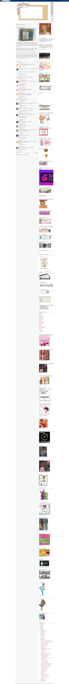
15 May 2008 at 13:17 (22, 127)
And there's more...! (44, 675)
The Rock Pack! (43, 649)
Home (27, 152)
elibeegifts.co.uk (21, 84)
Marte (40, 324)
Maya (40, 325)
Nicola (40, 328)
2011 (41, 626)
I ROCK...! (42, 652)
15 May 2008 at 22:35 (22, 132)
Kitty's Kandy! (43, 671)
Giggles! (42, 672)
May (42, 638)
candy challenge (34, 57)
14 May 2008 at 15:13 (22, 74)
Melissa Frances (42, 326)
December (43, 630)
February (42, 680)
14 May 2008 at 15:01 (22, 66)
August (42, 635)
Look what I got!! (43, 673)
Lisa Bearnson (41, 322)
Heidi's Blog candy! (44, 656)
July (42, 636)
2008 (41, 629)
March (42, 679)
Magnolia (40, 323)
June (42, 637)
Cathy (20, 146)
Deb (19, 107)
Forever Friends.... (44, 667)
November (43, 631)
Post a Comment (19, 150)
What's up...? (43, 647)
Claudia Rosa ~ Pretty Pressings (24, 113)
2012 (41, 625)
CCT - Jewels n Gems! (20, 27)
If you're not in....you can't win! (46, 664)
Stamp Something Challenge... (46, 653)
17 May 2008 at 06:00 (22, 138)
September (43, 634)
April (42, 678)
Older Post (36, 152)
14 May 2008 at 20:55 (22, 100)
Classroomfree (21, 63)
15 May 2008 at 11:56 (22, 123)
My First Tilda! (43, 670)
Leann (20, 67)
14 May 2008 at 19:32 (22, 82)
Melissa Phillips (41, 327)
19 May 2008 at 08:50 (22, 149)
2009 (41, 628)
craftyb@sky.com (44, 49)
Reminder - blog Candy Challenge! (46, 641)
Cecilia (20, 134)
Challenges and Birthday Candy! (46, 663)
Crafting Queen (21, 124)
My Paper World (21, 88)
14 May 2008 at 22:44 (22, 105)
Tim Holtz (40, 331)
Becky (20, 140)
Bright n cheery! (43, 639)
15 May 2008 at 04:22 (22, 119)
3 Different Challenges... (45, 655)
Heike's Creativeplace (22, 80)
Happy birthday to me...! (45, 674)
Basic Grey (41, 313)
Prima (40, 329)
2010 (41, 627)
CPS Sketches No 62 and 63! (45, 665)
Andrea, (20, 92)
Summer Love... (43, 646)
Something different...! (44, 645)
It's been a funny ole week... (45, 666)
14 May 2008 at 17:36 (22, 78)
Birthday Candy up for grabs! (46, 654)
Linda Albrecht (41, 321)
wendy (20, 120)
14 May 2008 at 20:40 (22, 91)
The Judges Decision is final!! (46, 640)
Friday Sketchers (43, 659)
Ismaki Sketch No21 (44, 644)
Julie (19, 102)
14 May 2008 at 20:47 (22, 96)
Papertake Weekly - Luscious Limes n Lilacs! (47, 658)
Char (40, 314)
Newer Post (18, 152)
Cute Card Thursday (29, 50)
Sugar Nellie (41, 330)
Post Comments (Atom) (24, 154)
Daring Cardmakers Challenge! (46, 648)
